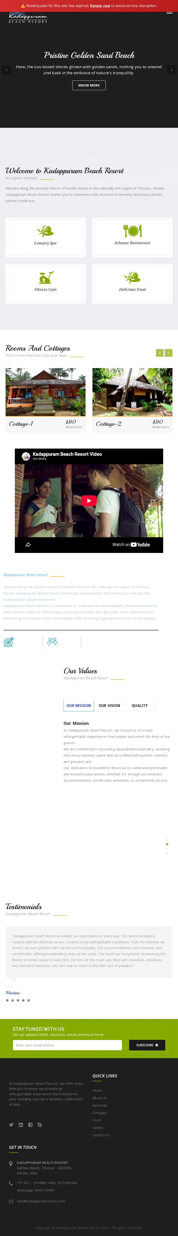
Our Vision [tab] (109, 705)
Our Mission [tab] (79, 705)
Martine (13, 993)
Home (97, 1090)
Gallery (97, 1127)
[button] (6, 69)
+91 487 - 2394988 (31, 1183)
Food (96, 1120)
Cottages (99, 1113)
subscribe (144, 1045)
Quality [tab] (140, 705)
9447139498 (44, 1190)
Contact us (101, 1135)
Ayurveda (99, 1105)
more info (22, 860)
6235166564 (67, 1183)
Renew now (100, 5)
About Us (99, 1098)
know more (89, 85)
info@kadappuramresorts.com (41, 1201)
